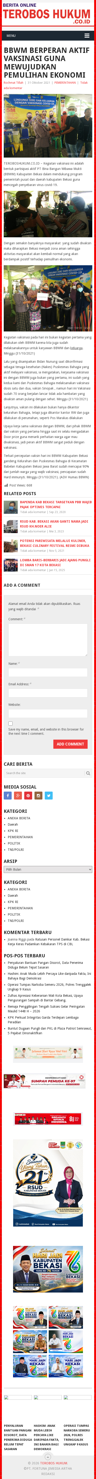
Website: (14, 705)
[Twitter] (49, 796)
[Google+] (18, 796)
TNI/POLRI (16, 850)
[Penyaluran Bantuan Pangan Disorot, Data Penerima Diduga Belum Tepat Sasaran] (18, 1408)
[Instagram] (38, 796)
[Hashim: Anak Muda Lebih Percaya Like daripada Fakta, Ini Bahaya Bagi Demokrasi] (48, 1408)
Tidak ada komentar (33, 512)
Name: (14, 663)
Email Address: (19, 684)
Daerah (13, 824)
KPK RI (13, 831)
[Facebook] (8, 796)
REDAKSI (48, 1474)
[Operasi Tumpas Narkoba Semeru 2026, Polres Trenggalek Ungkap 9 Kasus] (78, 1408)
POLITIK (14, 843)
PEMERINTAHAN (65, 82)
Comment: (16, 619)
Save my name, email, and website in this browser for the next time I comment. (46, 731)
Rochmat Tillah (13, 82)
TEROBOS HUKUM (53, 1463)
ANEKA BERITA (19, 818)
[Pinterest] (28, 796)
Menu (11, 36)
